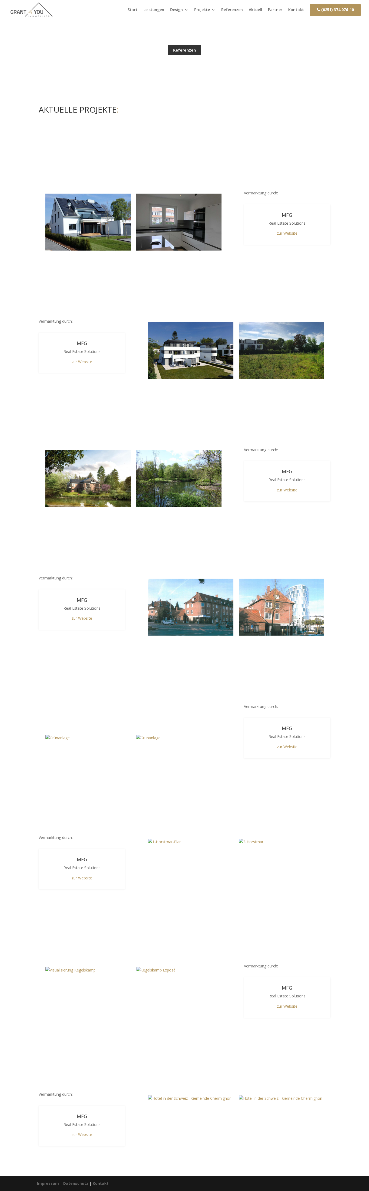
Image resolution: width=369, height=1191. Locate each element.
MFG (287, 215)
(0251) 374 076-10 (337, 10)
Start (132, 10)
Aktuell (255, 10)
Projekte (202, 10)
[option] (88, 222)
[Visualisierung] (190, 350)
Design (176, 10)
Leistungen (153, 10)
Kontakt (296, 10)
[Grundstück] (281, 350)
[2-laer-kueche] (179, 222)
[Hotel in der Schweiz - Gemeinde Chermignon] (190, 1098)
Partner (275, 10)
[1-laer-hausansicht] (88, 222)
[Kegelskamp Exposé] (179, 970)
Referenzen (232, 10)
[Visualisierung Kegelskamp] (88, 970)
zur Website (287, 233)
